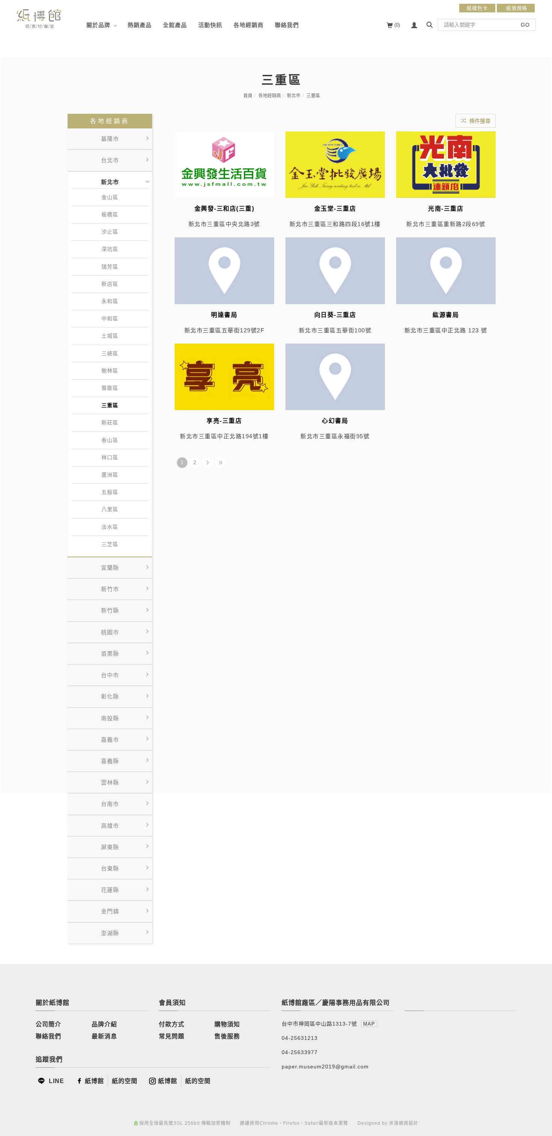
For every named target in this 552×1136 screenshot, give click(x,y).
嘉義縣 (110, 761)
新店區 (109, 284)
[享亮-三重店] (224, 376)
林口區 (109, 457)
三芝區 (109, 544)
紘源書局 (446, 315)
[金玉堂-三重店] (335, 164)
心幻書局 (335, 421)
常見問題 (171, 1036)
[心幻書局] (335, 376)
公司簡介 (48, 1024)
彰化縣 (110, 696)
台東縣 (110, 868)
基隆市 (110, 139)
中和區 (109, 318)
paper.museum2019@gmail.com (325, 1067)
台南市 (110, 804)
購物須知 (227, 1024)
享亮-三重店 (224, 421)
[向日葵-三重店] (335, 270)
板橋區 (109, 214)
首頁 (247, 95)
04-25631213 (300, 1038)
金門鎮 (110, 911)
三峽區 (109, 353)
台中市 (110, 675)
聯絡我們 (287, 25)
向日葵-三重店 (335, 315)
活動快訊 (210, 25)
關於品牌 (98, 25)
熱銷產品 (140, 25)
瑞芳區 (109, 267)
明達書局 (224, 315)
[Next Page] (207, 462)
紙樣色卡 (477, 8)
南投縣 (110, 718)
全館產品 (175, 25)
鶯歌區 (109, 388)
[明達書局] (224, 270)
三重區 (313, 95)
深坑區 (109, 249)
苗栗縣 (110, 653)
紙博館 (94, 1081)
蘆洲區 (109, 475)
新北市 (293, 95)
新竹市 (110, 589)
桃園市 (110, 632)
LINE (55, 1081)
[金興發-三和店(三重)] (224, 164)
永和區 (109, 301)
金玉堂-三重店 (335, 208)
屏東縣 (110, 847)
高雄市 (110, 825)
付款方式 (171, 1024)
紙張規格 (515, 8)
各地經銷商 (249, 25)
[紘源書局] (446, 270)
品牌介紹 (104, 1024)
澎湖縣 (110, 933)
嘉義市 (110, 739)
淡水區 (109, 527)
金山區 (109, 197)
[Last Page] (220, 462)
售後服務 (227, 1036)
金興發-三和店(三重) (225, 208)
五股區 (109, 492)
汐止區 (109, 232)
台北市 (110, 160)
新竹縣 (110, 610)
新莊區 (109, 422)
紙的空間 (124, 1081)
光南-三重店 (445, 208)
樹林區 (109, 371)
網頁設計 (408, 1123)
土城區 (109, 336)
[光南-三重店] (446, 164)
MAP (369, 1024)
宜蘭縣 (110, 567)
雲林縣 (110, 782)
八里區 (109, 509)
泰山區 (109, 440)
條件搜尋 (479, 121)
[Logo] (39, 18)
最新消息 (104, 1036)
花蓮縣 (110, 890)
